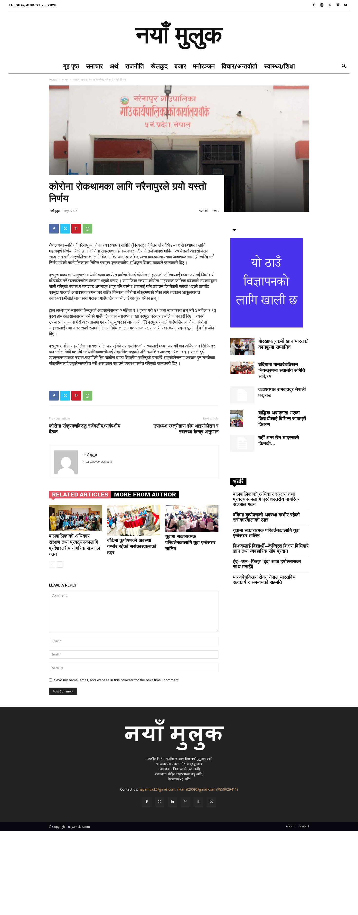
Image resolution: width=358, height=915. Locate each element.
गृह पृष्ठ (71, 66)
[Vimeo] (337, 5)
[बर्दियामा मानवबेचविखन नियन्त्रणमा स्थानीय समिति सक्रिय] (242, 368)
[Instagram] (321, 5)
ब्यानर (65, 79)
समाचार (94, 66)
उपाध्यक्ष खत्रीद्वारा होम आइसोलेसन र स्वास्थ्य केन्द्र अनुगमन (185, 429)
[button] (343, 66)
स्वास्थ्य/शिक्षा (279, 66)
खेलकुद (159, 66)
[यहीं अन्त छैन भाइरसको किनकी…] (242, 443)
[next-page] (60, 564)
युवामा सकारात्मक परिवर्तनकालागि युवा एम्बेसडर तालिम (190, 542)
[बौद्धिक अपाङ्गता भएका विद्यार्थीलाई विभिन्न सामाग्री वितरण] (236, 418)
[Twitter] (329, 5)
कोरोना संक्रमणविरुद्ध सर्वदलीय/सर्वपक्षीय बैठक (84, 429)
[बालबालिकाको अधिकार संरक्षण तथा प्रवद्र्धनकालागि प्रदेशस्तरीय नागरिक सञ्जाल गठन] (75, 518)
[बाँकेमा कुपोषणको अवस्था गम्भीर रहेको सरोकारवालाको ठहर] (133, 520)
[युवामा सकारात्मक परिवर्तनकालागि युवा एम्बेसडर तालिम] (191, 518)
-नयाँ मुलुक (54, 211)
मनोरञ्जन (204, 66)
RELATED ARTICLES (80, 494)
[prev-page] (52, 564)
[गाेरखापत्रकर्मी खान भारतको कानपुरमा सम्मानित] (242, 346)
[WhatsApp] (87, 228)
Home (53, 79)
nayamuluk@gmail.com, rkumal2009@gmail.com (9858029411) (188, 789)
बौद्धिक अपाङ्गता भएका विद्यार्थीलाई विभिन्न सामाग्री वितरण (282, 418)
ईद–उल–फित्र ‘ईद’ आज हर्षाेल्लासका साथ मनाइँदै (267, 564)
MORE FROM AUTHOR (145, 494)
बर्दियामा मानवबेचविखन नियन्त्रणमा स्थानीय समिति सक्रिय (281, 370)
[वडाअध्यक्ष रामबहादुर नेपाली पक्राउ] (242, 394)
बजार (180, 66)
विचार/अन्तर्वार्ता (239, 66)
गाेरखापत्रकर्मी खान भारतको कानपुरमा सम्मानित (283, 344)
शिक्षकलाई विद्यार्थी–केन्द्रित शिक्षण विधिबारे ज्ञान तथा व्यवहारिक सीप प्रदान (271, 548)
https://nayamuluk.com (97, 461)
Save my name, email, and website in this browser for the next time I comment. (116, 680)
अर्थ (114, 66)
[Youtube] (345, 5)
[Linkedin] (172, 801)
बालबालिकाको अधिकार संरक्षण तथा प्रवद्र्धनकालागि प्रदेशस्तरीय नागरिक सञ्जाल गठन (74, 545)
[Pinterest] (76, 228)
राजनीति (134, 66)
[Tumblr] (198, 801)
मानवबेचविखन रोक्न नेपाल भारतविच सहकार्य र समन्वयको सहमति (264, 580)
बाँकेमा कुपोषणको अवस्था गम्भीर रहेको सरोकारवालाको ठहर (131, 546)
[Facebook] (313, 5)
